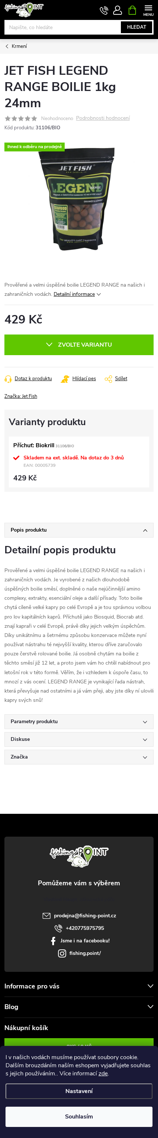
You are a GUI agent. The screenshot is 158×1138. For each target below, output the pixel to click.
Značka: (20, 396)
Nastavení (79, 1091)
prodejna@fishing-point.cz (85, 915)
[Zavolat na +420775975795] (104, 10)
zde (103, 1073)
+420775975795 (85, 928)
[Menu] (148, 10)
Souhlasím (79, 1117)
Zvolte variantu (85, 345)
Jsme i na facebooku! (85, 940)
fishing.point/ (85, 953)
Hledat (136, 27)
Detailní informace (74, 294)
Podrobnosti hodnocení (103, 118)
